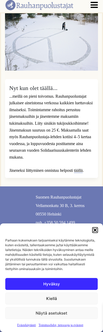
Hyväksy (51, 283)
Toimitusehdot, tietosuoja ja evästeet (61, 325)
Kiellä (51, 298)
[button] (95, 230)
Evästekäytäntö (26, 325)
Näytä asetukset (51, 313)
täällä (78, 170)
